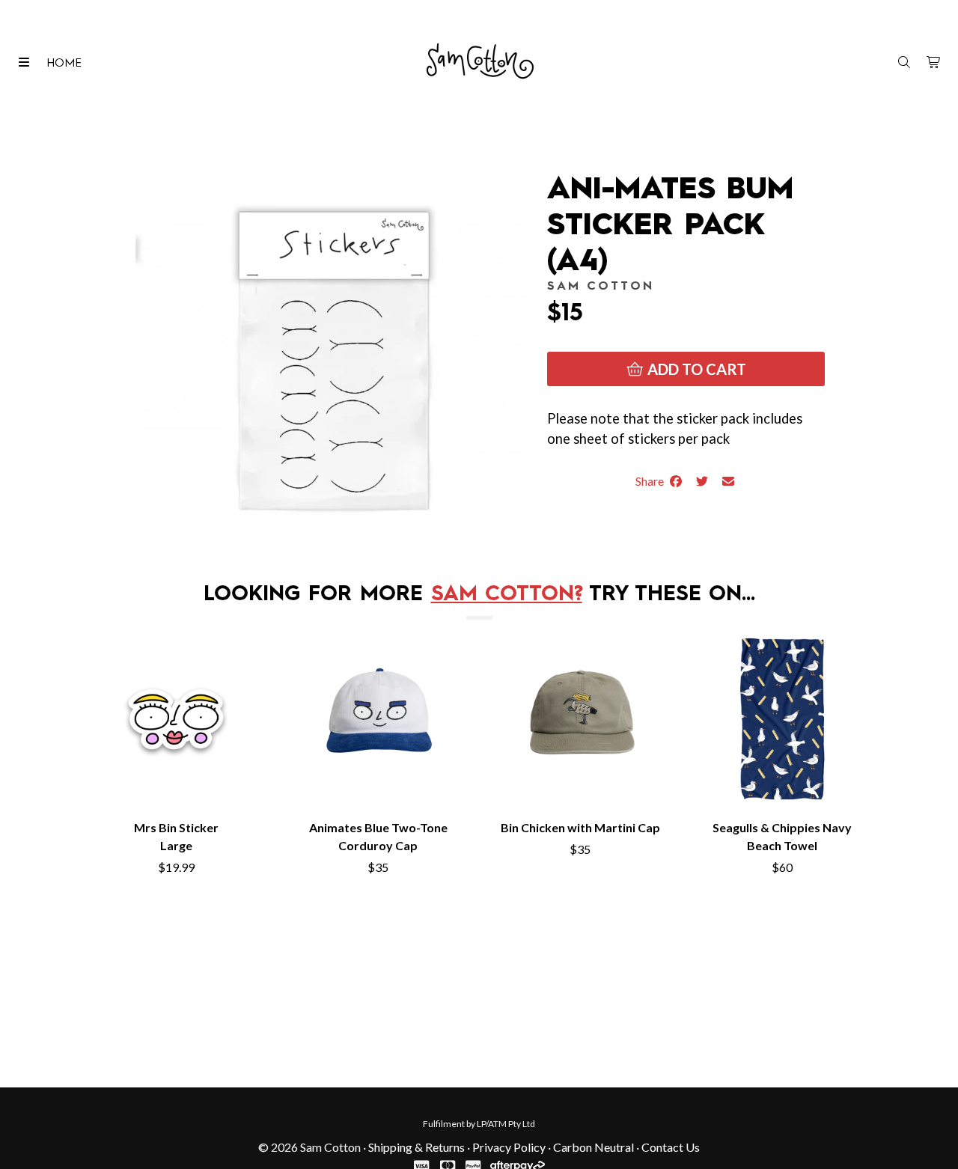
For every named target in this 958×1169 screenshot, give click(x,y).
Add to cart (695, 369)
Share (651, 481)
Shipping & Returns (416, 1147)
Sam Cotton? (506, 594)
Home (64, 64)
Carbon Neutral (593, 1147)
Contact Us (670, 1147)
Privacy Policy (509, 1147)
